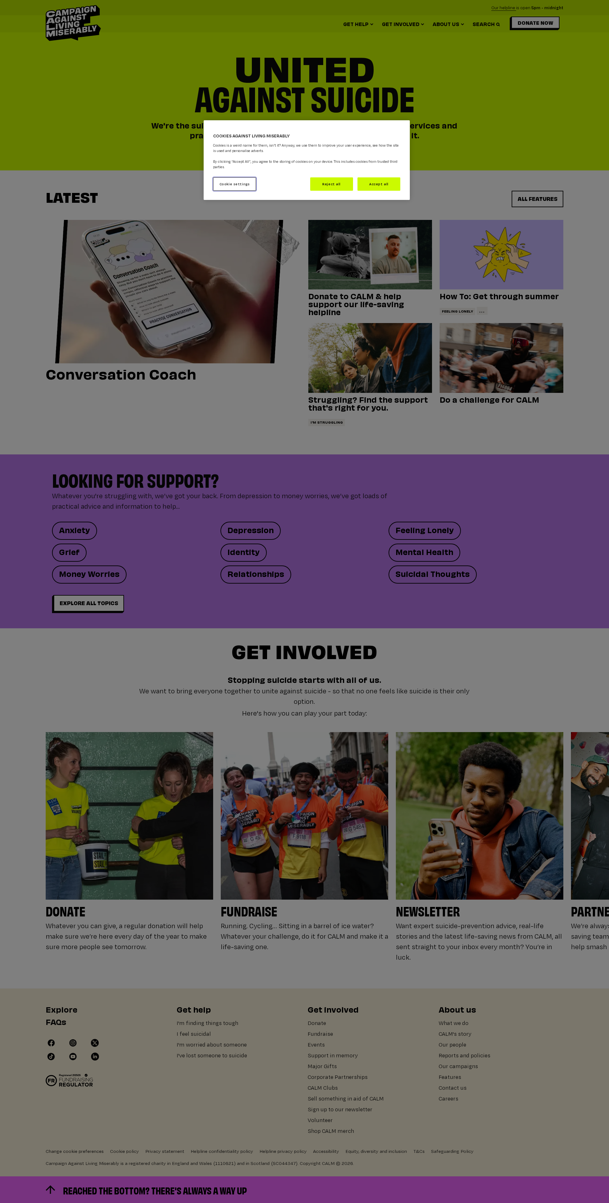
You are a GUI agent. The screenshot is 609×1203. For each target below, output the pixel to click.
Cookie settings (234, 184)
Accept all (379, 184)
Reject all (331, 184)
